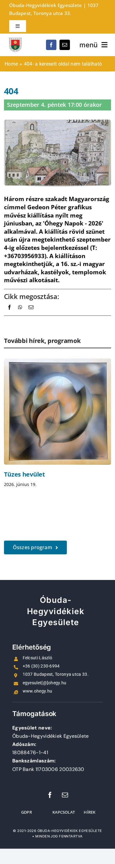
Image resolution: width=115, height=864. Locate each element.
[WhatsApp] (20, 314)
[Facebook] (9, 314)
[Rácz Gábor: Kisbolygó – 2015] (57, 411)
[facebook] (51, 45)
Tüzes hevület (24, 474)
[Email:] (30, 314)
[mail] (64, 45)
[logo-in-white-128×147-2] (15, 41)
